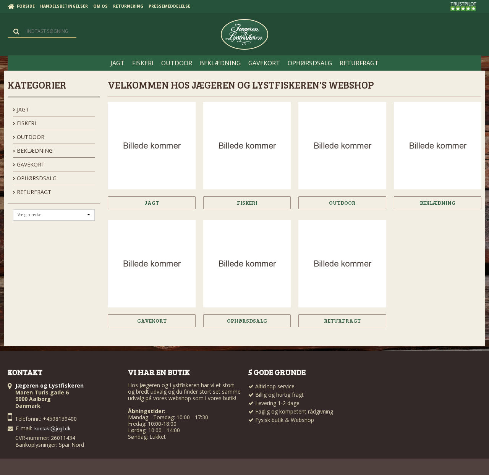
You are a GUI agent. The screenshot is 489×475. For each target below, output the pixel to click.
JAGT (22, 109)
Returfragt (33, 191)
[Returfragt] (342, 263)
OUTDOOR (29, 137)
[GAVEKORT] (151, 263)
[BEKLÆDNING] (437, 145)
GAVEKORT (30, 164)
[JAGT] (151, 145)
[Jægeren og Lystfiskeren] (244, 34)
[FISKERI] (247, 145)
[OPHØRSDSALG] (247, 263)
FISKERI (25, 123)
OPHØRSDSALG (36, 178)
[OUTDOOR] (342, 145)
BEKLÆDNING (34, 150)
